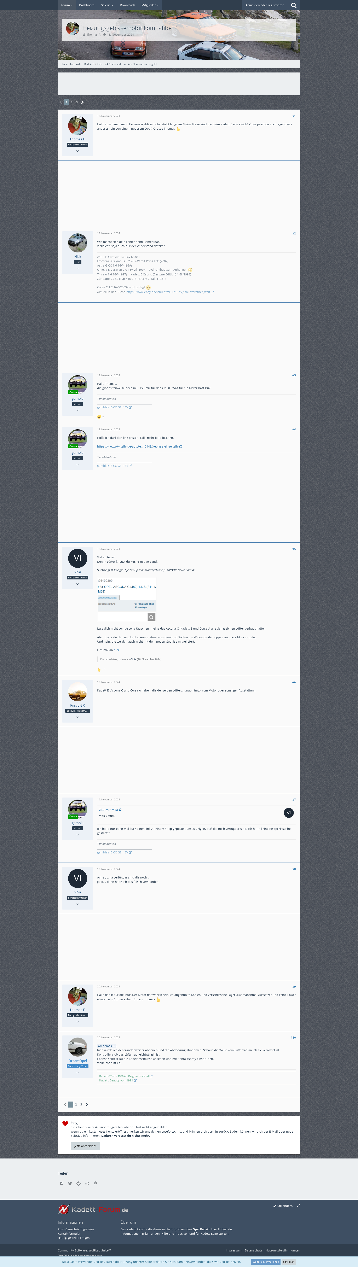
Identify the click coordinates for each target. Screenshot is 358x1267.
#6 (294, 682)
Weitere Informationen (266, 1261)
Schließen (288, 1261)
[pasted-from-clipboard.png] (126, 599)
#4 (294, 429)
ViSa (133, 659)
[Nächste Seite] (83, 102)
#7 (294, 799)
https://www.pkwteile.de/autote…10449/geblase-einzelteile (138, 446)
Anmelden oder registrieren (265, 5)
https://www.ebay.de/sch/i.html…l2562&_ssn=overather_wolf (168, 292)
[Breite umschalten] (298, 1206)
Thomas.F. (94, 34)
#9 (294, 986)
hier (116, 650)
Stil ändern (285, 1206)
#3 (294, 375)
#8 (294, 869)
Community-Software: (84, 1250)
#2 (294, 233)
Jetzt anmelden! (85, 1146)
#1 (294, 116)
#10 (293, 1037)
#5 (294, 549)
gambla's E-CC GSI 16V (112, 407)
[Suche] (293, 5)
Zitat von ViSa (108, 810)
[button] (61, 1183)
